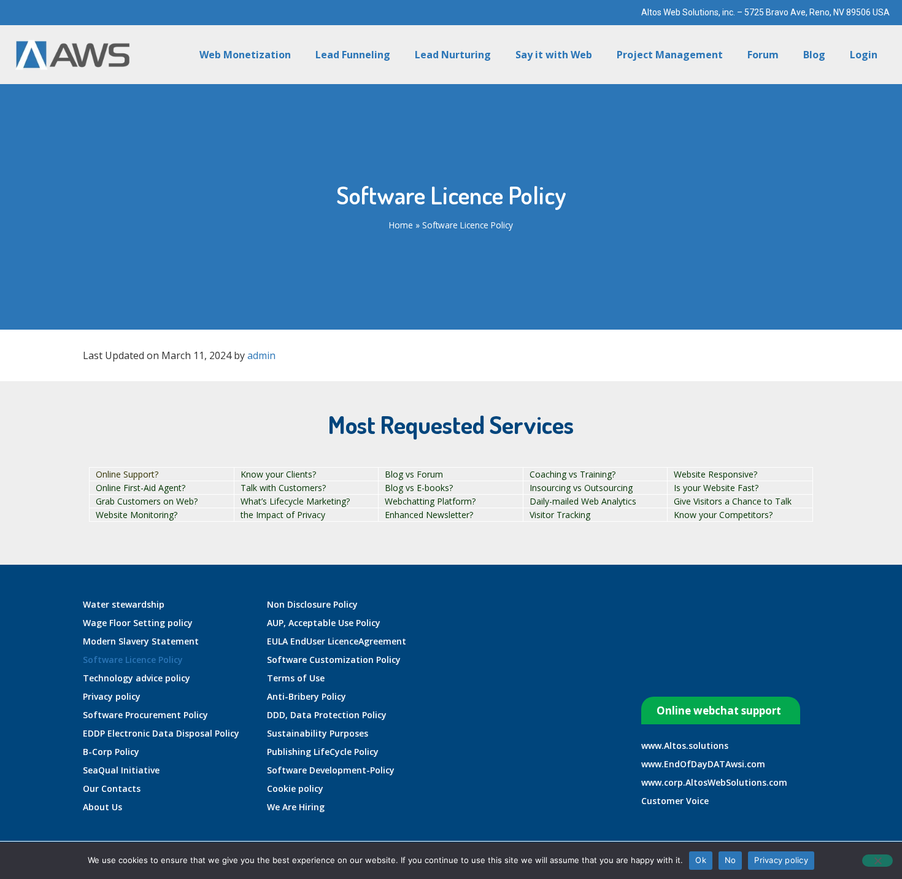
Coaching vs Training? (572, 474)
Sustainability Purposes (317, 733)
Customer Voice (675, 801)
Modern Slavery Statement (141, 641)
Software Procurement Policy (145, 715)
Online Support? (127, 474)
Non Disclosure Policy (312, 604)
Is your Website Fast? (716, 488)
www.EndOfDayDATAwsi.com (703, 764)
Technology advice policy (136, 678)
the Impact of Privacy (283, 515)
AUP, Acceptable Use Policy (323, 623)
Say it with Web (553, 54)
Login (863, 54)
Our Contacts (112, 788)
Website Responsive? (715, 474)
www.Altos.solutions (684, 745)
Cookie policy (295, 788)
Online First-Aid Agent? (140, 488)
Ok (700, 860)
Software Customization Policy (334, 659)
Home (401, 225)
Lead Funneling (352, 54)
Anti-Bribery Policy (306, 696)
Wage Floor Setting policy (138, 623)
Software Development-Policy (331, 770)
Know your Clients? (278, 474)
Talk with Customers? (283, 488)
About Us (102, 807)
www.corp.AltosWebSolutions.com (714, 782)
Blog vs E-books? (419, 488)
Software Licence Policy (133, 659)
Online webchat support (719, 710)
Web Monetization (245, 54)
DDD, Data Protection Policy (327, 715)
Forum (763, 54)
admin (261, 355)
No (730, 860)
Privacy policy (112, 696)
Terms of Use (296, 678)
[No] (877, 860)
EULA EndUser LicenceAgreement (336, 641)
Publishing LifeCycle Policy (323, 751)
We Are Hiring (296, 807)
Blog (814, 54)
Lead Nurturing (453, 54)
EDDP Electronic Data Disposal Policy (161, 733)
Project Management (670, 54)
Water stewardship (123, 604)
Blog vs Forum (414, 474)
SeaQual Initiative (121, 770)
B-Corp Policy (111, 751)
